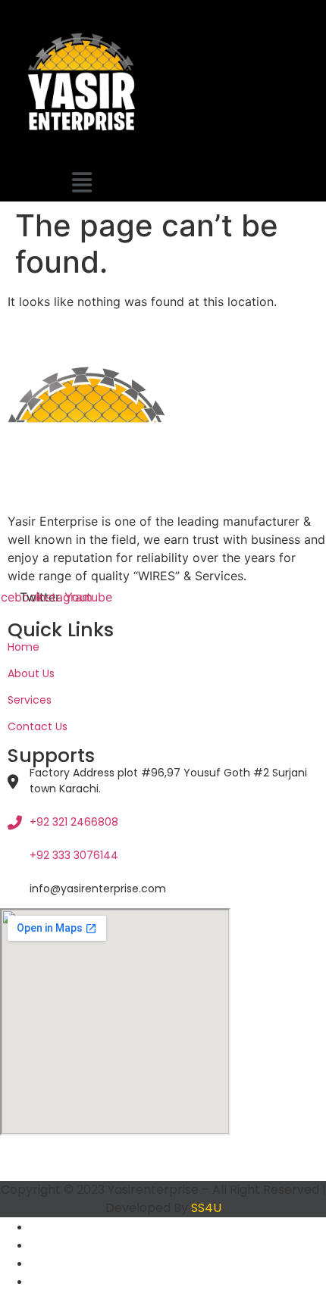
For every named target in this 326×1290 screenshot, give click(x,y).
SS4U (206, 1208)
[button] (81, 182)
